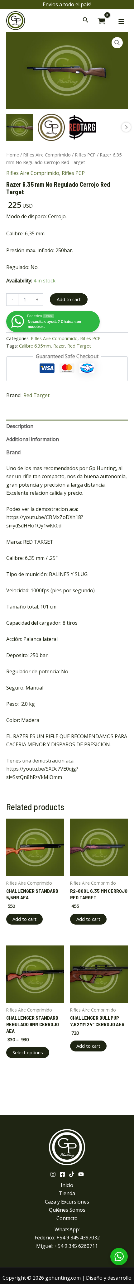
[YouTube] (81, 1174)
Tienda (67, 1193)
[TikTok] (71, 1174)
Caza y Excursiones (67, 1201)
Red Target (79, 346)
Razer (59, 346)
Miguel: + (67, 1246)
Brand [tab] (13, 452)
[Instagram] (53, 1174)
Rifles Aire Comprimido (47, 154)
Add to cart (69, 299)
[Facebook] (62, 1174)
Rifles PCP (85, 154)
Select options (27, 1052)
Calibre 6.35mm (35, 346)
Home (12, 154)
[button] (117, 42)
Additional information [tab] (32, 439)
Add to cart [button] (24, 919)
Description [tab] (19, 426)
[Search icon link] (86, 21)
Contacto (67, 1218)
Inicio (67, 1185)
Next (126, 127)
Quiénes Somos (67, 1209)
